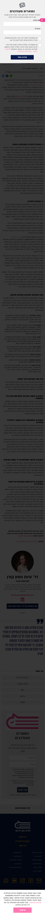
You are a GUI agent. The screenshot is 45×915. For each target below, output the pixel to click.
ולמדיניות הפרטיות (25, 51)
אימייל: (37, 29)
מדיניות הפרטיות (35, 902)
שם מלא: (36, 20)
